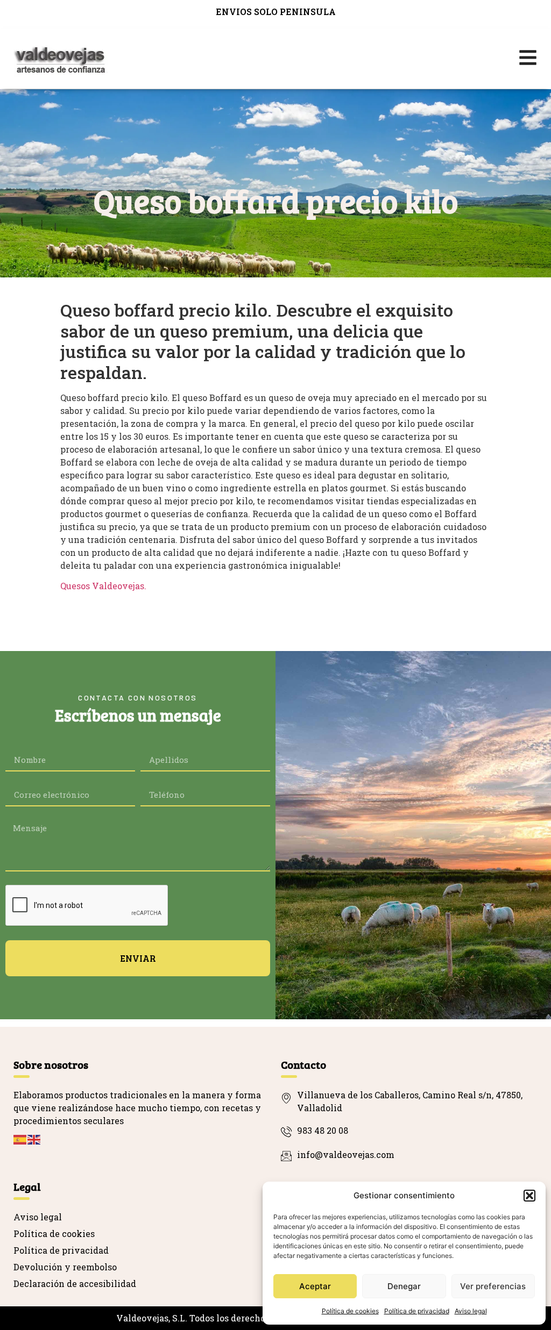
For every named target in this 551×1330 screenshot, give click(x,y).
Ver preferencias (493, 1286)
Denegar (404, 1286)
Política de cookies (350, 1311)
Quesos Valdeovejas (102, 585)
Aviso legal (471, 1311)
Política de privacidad (416, 1311)
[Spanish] (20, 1139)
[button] (529, 1195)
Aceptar (315, 1286)
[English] (34, 1139)
